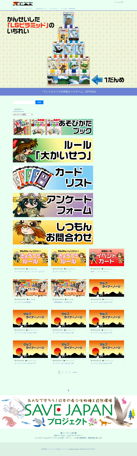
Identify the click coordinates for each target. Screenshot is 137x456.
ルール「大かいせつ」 (26, 8)
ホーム (15, 8)
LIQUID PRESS (90, 449)
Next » (75, 372)
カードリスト (54, 8)
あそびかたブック (41, 8)
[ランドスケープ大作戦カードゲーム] (23, 3)
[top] (68, 391)
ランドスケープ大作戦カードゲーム (57, 449)
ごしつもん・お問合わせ (68, 8)
